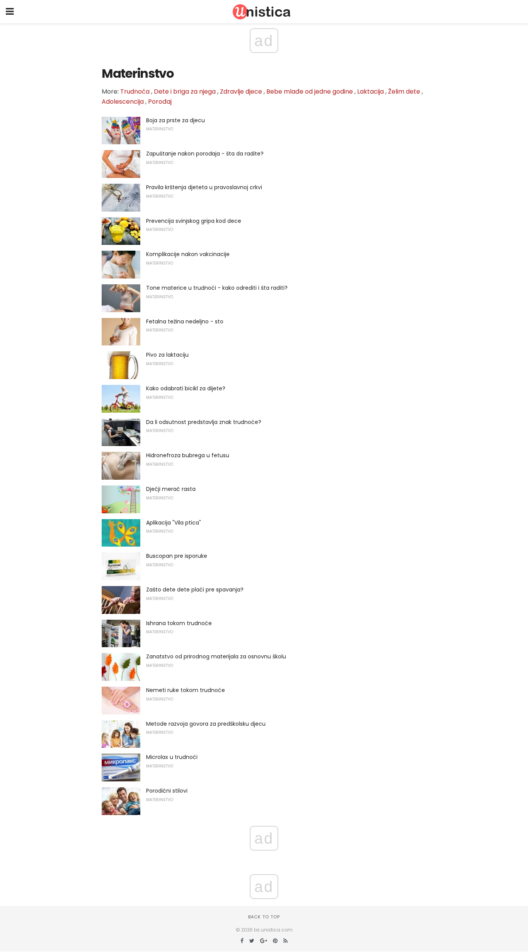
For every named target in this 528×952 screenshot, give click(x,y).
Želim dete (404, 91)
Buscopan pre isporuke (176, 556)
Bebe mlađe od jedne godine (309, 91)
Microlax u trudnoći (172, 757)
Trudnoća (135, 91)
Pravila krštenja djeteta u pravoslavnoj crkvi (204, 187)
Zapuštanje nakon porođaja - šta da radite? (205, 153)
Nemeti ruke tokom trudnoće (185, 690)
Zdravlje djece (241, 91)
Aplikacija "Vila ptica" (173, 522)
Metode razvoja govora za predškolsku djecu (206, 724)
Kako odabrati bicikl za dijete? (185, 388)
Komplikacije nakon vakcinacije (188, 254)
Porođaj (160, 101)
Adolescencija (123, 101)
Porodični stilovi (166, 791)
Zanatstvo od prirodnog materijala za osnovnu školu (216, 656)
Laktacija (370, 91)
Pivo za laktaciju (167, 355)
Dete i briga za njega (185, 91)
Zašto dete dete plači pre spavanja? (195, 589)
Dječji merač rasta (171, 489)
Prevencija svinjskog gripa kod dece (193, 221)
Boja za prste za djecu (175, 120)
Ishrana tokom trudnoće (179, 623)
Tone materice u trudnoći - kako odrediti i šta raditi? (217, 288)
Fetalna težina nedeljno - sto (184, 321)
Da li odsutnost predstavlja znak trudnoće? (203, 422)
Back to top (264, 917)
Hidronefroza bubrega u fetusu (187, 455)
